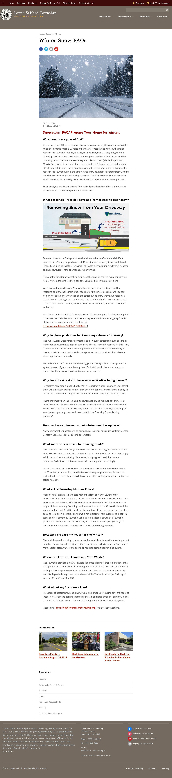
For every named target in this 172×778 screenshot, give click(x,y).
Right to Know (69, 3)
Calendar (21, 3)
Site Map (42, 707)
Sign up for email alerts (143, 743)
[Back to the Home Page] (28, 14)
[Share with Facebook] (41, 49)
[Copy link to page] (56, 49)
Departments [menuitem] (124, 16)
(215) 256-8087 (94, 739)
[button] (3, 3)
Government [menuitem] (105, 16)
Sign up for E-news (48, 3)
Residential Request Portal (50, 702)
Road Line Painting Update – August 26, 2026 (53, 655)
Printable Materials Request (50, 713)
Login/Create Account (159, 3)
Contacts (140, 3)
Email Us (107, 755)
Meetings (32, 3)
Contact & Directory (134, 768)
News (11, 3)
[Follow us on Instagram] (130, 734)
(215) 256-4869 (91, 743)
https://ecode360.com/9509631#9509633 (64, 326)
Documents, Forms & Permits (51, 685)
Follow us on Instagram (143, 733)
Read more (8, 751)
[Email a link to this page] (51, 49)
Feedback (43, 690)
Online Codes (85, 3)
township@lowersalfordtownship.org (75, 607)
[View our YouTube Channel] (130, 739)
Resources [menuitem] (162, 16)
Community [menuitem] (144, 16)
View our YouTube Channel (144, 738)
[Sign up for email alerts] (130, 744)
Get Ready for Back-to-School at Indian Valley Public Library (117, 657)
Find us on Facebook (142, 728)
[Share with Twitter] (46, 49)
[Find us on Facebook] (130, 729)
